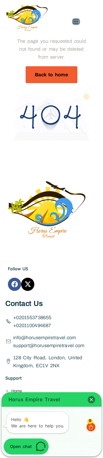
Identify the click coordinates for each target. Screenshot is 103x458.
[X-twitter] (27, 284)
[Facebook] (14, 284)
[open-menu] (76, 21)
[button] (91, 399)
